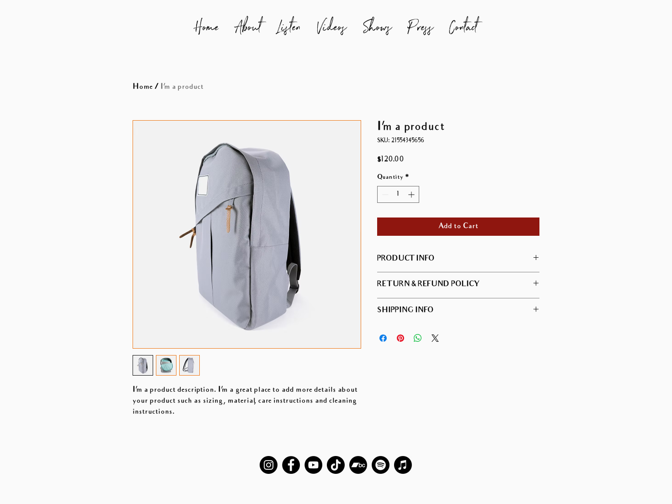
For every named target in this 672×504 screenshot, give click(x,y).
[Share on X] (435, 338)
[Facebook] (291, 465)
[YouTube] (313, 465)
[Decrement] (384, 194)
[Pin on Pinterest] (400, 338)
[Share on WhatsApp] (417, 338)
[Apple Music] (403, 465)
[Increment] (412, 194)
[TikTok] (336, 465)
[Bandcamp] (358, 465)
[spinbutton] (398, 194)
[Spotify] (380, 465)
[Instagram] (268, 465)
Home (143, 87)
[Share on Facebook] (383, 338)
